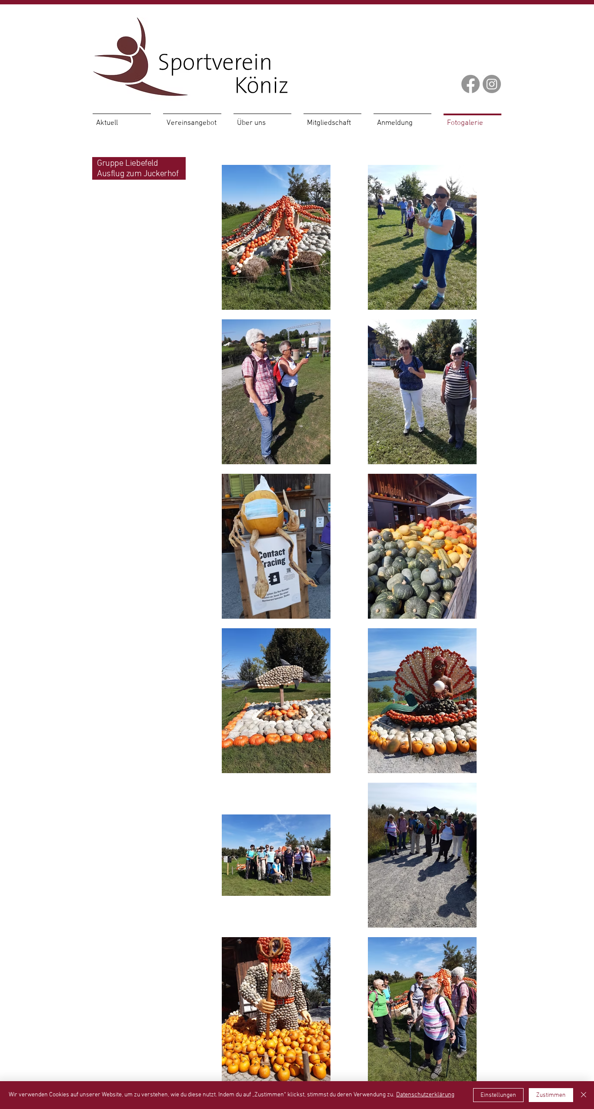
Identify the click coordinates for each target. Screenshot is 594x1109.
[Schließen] (583, 1095)
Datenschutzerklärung (425, 1095)
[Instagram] (492, 84)
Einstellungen (498, 1095)
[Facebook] (470, 84)
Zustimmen (551, 1095)
